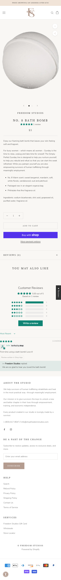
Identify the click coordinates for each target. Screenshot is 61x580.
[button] (26, 124)
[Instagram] (11, 429)
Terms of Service (10, 507)
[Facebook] (4, 429)
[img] (6, 341)
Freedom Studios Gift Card (15, 523)
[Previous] (23, 105)
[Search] (52, 12)
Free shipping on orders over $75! (30, 3)
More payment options (31, 241)
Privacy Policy (9, 493)
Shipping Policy (10, 498)
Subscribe (14, 466)
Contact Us (8, 502)
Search (6, 484)
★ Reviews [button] (58, 292)
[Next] (37, 105)
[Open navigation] (4, 13)
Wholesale (8, 528)
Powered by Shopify (30, 549)
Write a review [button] (30, 323)
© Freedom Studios (30, 545)
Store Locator (9, 533)
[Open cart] (57, 12)
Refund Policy (9, 488)
